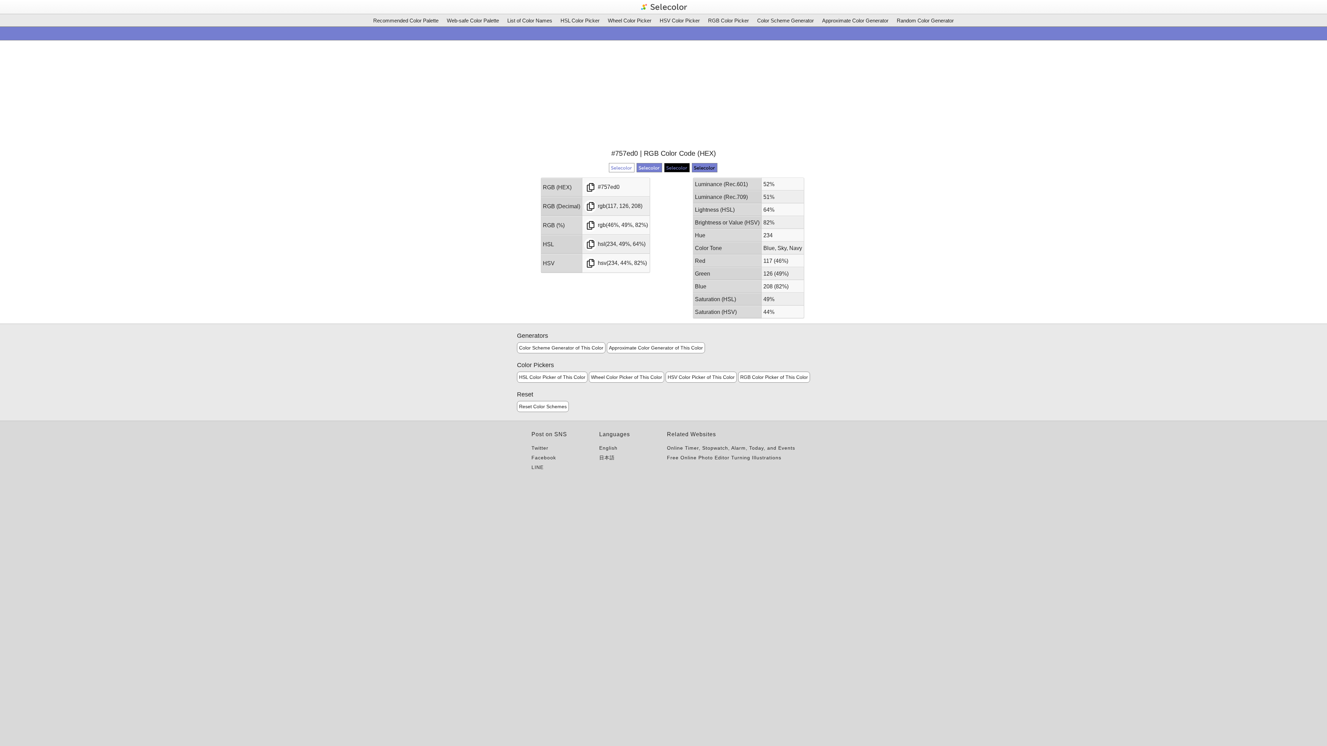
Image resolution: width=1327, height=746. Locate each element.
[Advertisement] (663, 94)
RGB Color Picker (728, 20)
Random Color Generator (925, 20)
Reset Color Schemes (543, 406)
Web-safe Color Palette (473, 20)
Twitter (539, 448)
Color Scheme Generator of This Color (561, 348)
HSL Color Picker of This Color (552, 377)
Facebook (543, 457)
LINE (537, 467)
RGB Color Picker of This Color (774, 377)
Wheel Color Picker (629, 20)
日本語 (607, 457)
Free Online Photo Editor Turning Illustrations (724, 457)
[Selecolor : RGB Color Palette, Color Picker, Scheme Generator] (663, 7)
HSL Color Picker (580, 20)
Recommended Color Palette (406, 20)
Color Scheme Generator (785, 20)
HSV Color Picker (680, 20)
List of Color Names (529, 20)
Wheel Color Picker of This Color (626, 377)
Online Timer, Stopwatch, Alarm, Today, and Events (731, 448)
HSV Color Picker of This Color (701, 377)
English (608, 448)
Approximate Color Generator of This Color (656, 348)
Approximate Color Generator (855, 20)
